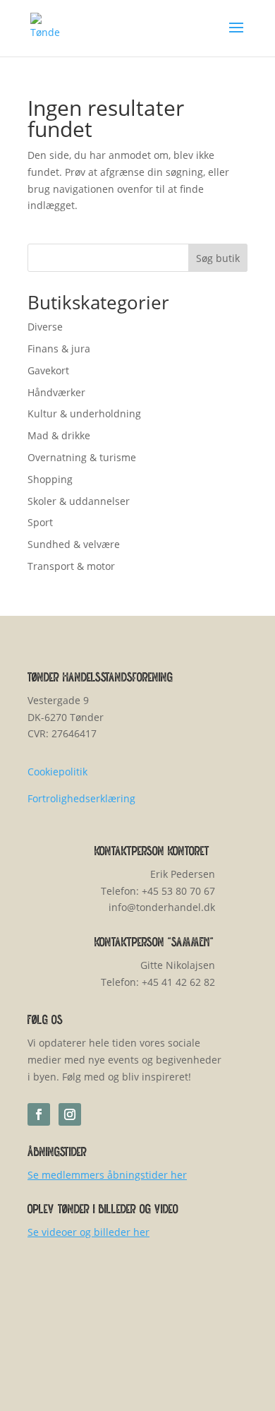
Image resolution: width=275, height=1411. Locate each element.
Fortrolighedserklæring (81, 798)
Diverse (45, 326)
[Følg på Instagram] (70, 1114)
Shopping (50, 479)
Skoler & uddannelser (79, 501)
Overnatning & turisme (82, 457)
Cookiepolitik (57, 771)
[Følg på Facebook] (39, 1114)
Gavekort (48, 370)
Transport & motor (71, 566)
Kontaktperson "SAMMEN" (154, 943)
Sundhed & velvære (74, 544)
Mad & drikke (59, 435)
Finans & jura (59, 348)
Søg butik (218, 258)
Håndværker (56, 392)
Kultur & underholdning (84, 413)
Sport (40, 522)
